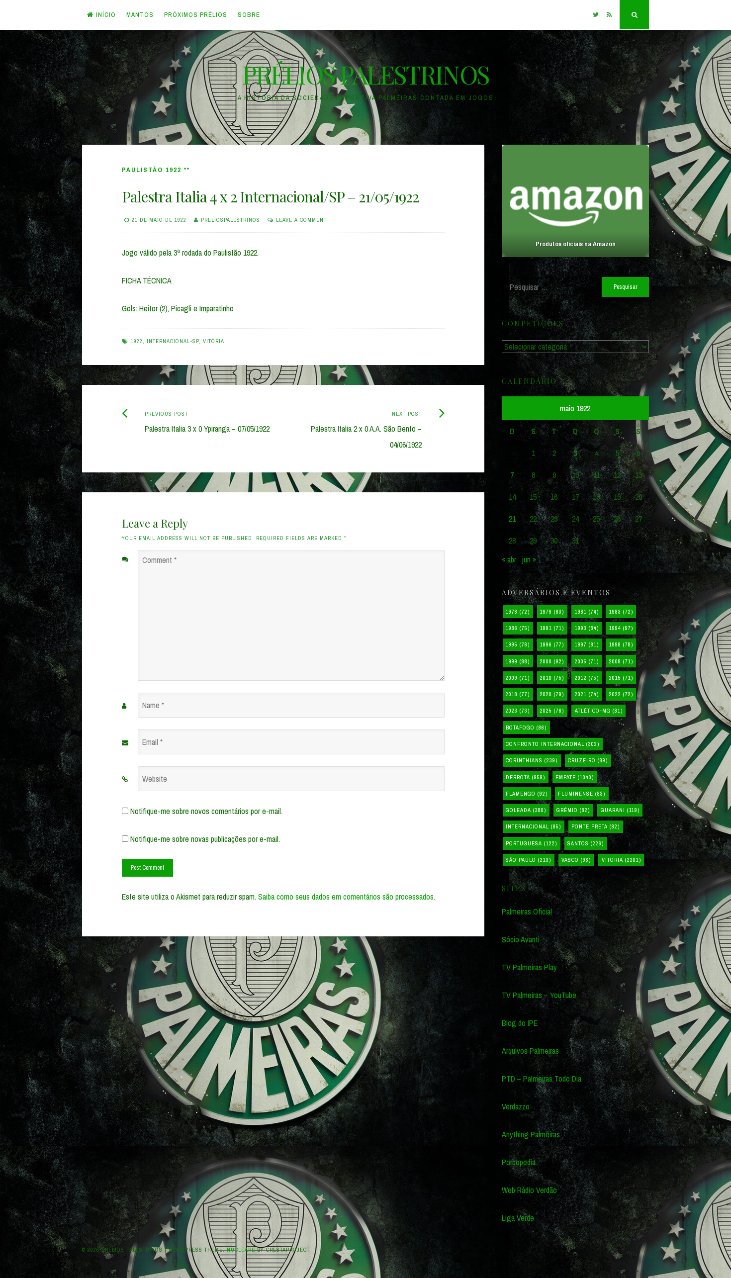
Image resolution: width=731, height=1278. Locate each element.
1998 (621, 644)
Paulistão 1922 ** (156, 170)
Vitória (213, 341)
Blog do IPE (520, 1022)
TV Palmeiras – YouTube (539, 995)
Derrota (525, 777)
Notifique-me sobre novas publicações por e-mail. (205, 838)
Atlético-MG (599, 710)
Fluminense (581, 793)
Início (106, 14)
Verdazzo (516, 1106)
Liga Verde (518, 1217)
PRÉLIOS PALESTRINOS (365, 74)
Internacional (533, 826)
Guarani (620, 810)
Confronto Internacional (552, 743)
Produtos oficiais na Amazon (575, 244)
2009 (518, 677)
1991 (552, 628)
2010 (552, 677)
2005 (587, 661)
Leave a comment (301, 219)
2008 (621, 661)
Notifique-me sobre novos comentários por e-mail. (206, 811)
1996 (552, 644)
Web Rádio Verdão (529, 1190)
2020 (552, 694)
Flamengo (527, 793)
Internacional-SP (173, 341)
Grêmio (573, 810)
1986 (518, 628)
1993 (587, 628)
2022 (621, 694)
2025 (552, 710)
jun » (529, 559)
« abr (509, 559)
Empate (574, 777)
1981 (587, 611)
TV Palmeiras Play (529, 967)
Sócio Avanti (521, 939)
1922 (137, 341)
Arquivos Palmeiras (530, 1050)
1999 (518, 661)
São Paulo (528, 859)
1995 (518, 644)
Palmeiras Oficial (527, 911)
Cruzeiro (588, 760)
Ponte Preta (595, 826)
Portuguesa (531, 843)
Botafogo (526, 727)
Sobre (249, 14)
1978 (518, 611)
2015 (621, 677)
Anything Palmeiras (531, 1134)
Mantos (140, 14)
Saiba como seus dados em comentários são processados (346, 896)
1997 (587, 644)
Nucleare (241, 1249)
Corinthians (531, 760)
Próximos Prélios (195, 14)
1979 (552, 611)
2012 (587, 677)
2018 (518, 694)
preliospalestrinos (230, 219)
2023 (518, 710)
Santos (585, 843)
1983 (621, 611)
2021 (587, 694)
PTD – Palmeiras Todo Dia (541, 1078)
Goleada (526, 810)
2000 (552, 661)
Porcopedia (519, 1162)
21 (512, 518)
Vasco (576, 859)
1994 (621, 628)
